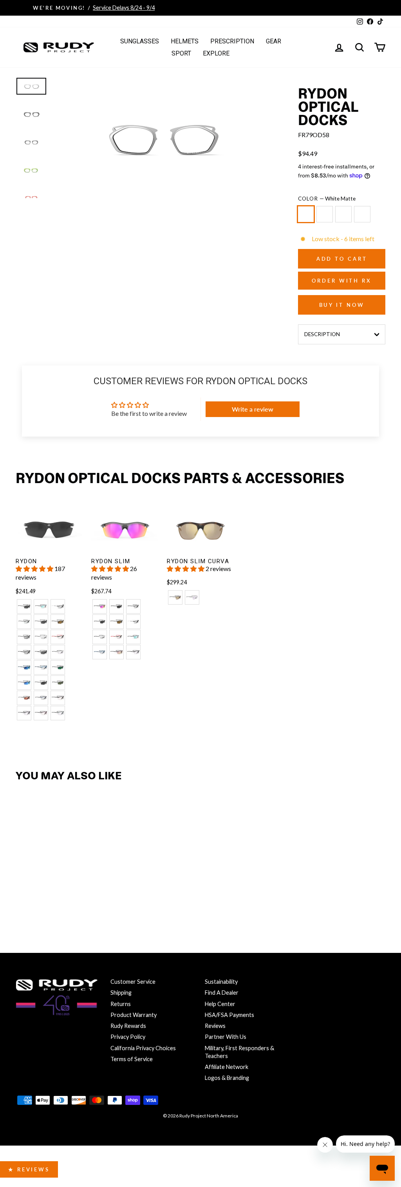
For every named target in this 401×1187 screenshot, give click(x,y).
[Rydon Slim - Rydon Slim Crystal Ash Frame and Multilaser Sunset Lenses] (100, 606)
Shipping (121, 992)
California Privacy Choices (143, 1048)
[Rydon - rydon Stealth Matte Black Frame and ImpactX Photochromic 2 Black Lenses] (24, 652)
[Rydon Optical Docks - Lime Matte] (58, 895)
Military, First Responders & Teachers (239, 1052)
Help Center (220, 1004)
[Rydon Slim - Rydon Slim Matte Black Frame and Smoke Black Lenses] (116, 606)
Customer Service (132, 981)
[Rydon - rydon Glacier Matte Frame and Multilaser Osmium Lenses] (41, 606)
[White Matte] (307, 217)
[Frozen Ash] (326, 217)
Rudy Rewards (128, 1025)
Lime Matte (343, 214)
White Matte (306, 214)
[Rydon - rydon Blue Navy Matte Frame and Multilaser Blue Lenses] (24, 667)
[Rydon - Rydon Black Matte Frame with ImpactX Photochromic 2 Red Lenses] (58, 698)
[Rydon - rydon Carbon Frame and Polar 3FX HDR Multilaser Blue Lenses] (24, 682)
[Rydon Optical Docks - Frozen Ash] (41, 895)
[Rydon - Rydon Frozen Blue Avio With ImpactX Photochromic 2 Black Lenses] (41, 698)
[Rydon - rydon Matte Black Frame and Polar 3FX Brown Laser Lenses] (58, 621)
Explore (216, 53)
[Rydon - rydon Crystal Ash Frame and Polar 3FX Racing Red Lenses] (24, 698)
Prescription (232, 41)
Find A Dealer (221, 992)
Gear (273, 41)
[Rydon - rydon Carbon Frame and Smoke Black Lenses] (41, 682)
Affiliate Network (226, 1066)
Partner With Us (225, 1036)
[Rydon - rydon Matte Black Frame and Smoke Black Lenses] (24, 606)
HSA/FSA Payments (229, 1015)
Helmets (185, 41)
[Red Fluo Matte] (363, 217)
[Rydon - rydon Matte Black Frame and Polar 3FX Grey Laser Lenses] (41, 621)
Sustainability (221, 981)
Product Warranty (133, 1015)
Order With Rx (342, 281)
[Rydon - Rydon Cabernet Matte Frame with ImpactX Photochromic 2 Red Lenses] (41, 713)
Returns (120, 1004)
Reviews (215, 1025)
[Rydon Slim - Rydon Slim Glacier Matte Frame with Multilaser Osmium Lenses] (133, 637)
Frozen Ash (324, 214)
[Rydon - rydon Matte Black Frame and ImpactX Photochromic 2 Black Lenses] (24, 621)
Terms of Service (131, 1059)
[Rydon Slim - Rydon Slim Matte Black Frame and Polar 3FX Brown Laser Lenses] (116, 621)
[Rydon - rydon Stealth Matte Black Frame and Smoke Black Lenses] (41, 652)
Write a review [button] (252, 409)
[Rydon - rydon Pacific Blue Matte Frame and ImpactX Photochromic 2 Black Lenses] (41, 667)
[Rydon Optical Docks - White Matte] (24, 895)
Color (327, 198)
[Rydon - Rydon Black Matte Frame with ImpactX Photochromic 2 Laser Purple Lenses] (24, 713)
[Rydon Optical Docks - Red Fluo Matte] (74, 895)
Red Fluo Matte (362, 214)
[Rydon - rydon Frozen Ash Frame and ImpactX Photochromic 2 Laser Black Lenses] (58, 606)
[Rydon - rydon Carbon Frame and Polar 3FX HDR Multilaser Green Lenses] (58, 667)
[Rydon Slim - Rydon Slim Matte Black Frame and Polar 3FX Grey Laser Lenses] (100, 621)
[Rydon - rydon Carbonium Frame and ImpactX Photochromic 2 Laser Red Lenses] (58, 637)
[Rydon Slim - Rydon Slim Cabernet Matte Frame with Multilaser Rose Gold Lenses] (116, 652)
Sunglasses (139, 41)
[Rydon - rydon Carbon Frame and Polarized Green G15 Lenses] (58, 682)
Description (322, 334)
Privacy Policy (127, 1036)
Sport (181, 53)
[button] (35, 568)
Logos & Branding (227, 1077)
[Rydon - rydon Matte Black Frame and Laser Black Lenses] (24, 637)
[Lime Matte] (345, 217)
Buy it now (342, 305)
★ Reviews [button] (29, 1169)
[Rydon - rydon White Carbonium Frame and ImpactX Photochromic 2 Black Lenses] (41, 637)
